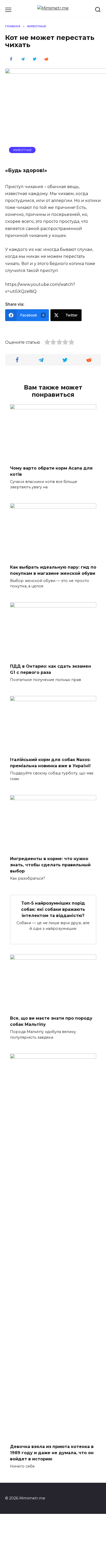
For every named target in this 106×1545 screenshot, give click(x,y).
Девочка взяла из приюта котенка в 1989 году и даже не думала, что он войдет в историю (52, 1452)
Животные (22, 150)
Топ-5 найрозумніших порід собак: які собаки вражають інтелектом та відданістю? (53, 909)
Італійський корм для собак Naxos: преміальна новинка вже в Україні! (50, 762)
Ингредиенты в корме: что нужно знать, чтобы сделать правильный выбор (50, 864)
